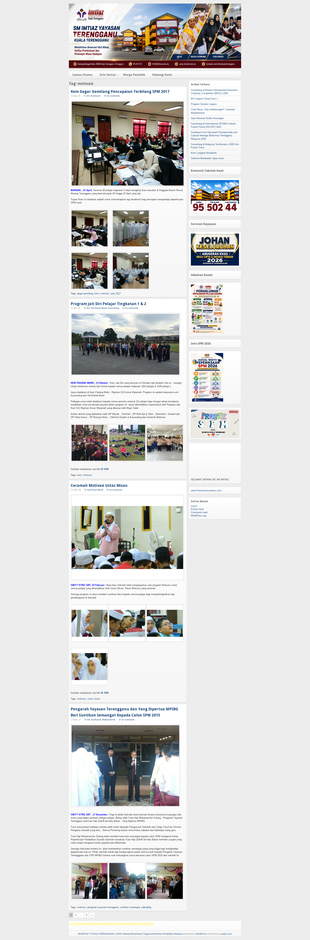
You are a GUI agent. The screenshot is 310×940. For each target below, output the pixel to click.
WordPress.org (198, 515)
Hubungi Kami (162, 74)
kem (96, 293)
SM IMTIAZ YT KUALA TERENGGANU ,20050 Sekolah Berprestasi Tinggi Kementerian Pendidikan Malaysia (130, 934)
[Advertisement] (112, 924)
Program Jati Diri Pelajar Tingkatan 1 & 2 (108, 303)
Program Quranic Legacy (204, 104)
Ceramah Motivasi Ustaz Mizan (99, 485)
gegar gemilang (85, 293)
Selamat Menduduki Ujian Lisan (207, 158)
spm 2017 (116, 293)
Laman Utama (82, 74)
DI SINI (105, 469)
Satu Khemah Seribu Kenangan (207, 118)
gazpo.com (226, 934)
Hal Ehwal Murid (99, 308)
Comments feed (199, 512)
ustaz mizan (93, 698)
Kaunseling (113, 308)
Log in (194, 506)
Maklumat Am (108, 719)
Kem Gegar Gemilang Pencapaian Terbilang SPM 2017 (120, 91)
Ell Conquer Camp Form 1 (204, 98)
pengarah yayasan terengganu (103, 907)
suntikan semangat (130, 907)
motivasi (104, 293)
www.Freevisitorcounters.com (206, 490)
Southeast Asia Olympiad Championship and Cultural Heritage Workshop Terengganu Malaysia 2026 (214, 135)
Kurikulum (96, 96)
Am (88, 96)
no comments (113, 96)
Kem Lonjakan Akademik (204, 153)
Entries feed (197, 509)
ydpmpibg (146, 907)
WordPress (201, 934)
